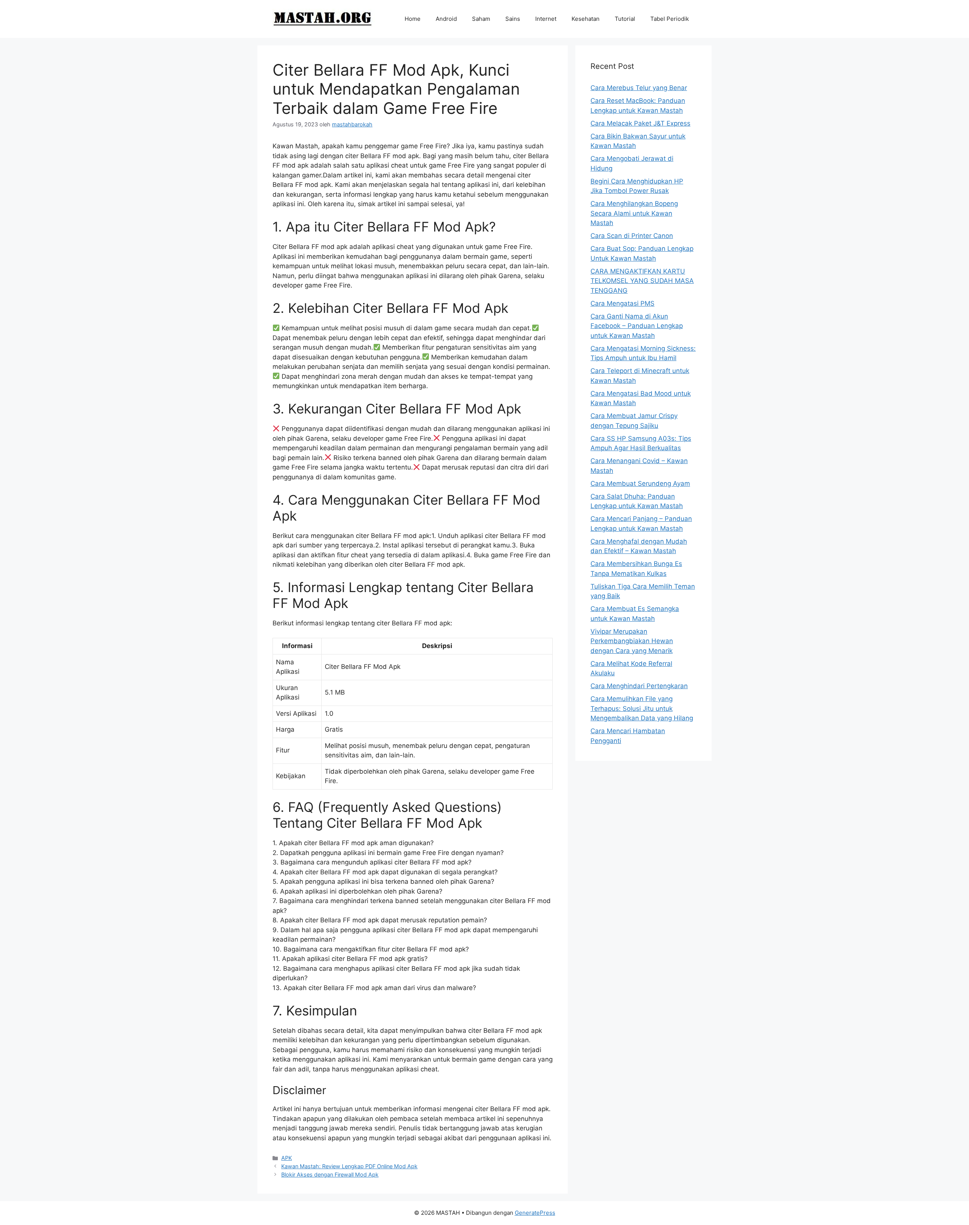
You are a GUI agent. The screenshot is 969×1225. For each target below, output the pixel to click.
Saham (481, 18)
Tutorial (625, 18)
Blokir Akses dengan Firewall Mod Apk (330, 1174)
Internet (545, 18)
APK (286, 1158)
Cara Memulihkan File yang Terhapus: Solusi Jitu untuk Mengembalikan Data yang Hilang (641, 708)
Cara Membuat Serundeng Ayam (640, 483)
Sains (512, 18)
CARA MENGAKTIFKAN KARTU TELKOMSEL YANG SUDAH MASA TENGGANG (642, 280)
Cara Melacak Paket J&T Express (640, 123)
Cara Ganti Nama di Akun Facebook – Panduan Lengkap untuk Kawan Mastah (636, 325)
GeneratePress (535, 1212)
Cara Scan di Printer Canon (631, 235)
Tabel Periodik (669, 18)
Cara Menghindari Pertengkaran (639, 686)
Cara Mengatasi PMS (622, 303)
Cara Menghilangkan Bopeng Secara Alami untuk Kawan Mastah (634, 213)
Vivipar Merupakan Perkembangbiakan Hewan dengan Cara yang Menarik (631, 641)
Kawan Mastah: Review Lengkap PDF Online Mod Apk (349, 1166)
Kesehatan (586, 18)
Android (446, 18)
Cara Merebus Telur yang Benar (638, 88)
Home (413, 18)
